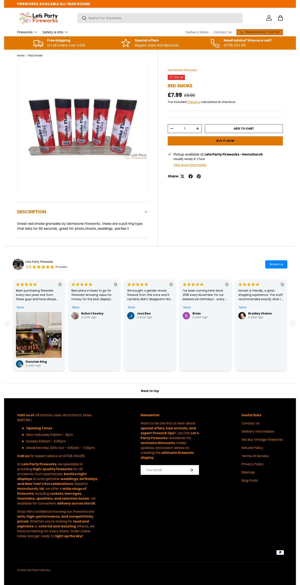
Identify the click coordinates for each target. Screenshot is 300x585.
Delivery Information (257, 431)
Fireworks (25, 32)
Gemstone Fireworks (182, 70)
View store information (190, 165)
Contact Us (222, 32)
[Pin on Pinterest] (199, 176)
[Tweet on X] (182, 176)
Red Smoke (35, 55)
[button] (280, 17)
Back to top (150, 391)
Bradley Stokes (260, 313)
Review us (276, 264)
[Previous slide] (7, 323)
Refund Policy (252, 447)
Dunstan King (36, 361)
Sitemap (248, 472)
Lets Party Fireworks (39, 262)
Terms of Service (255, 456)
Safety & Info (53, 32)
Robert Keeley (92, 313)
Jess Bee (144, 313)
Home (20, 55)
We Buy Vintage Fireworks (262, 439)
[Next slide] (292, 323)
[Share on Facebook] (191, 176)
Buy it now (225, 141)
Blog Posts (249, 480)
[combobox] (160, 18)
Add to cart (244, 128)
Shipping (193, 102)
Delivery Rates (197, 32)
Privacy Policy (252, 464)
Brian (196, 313)
